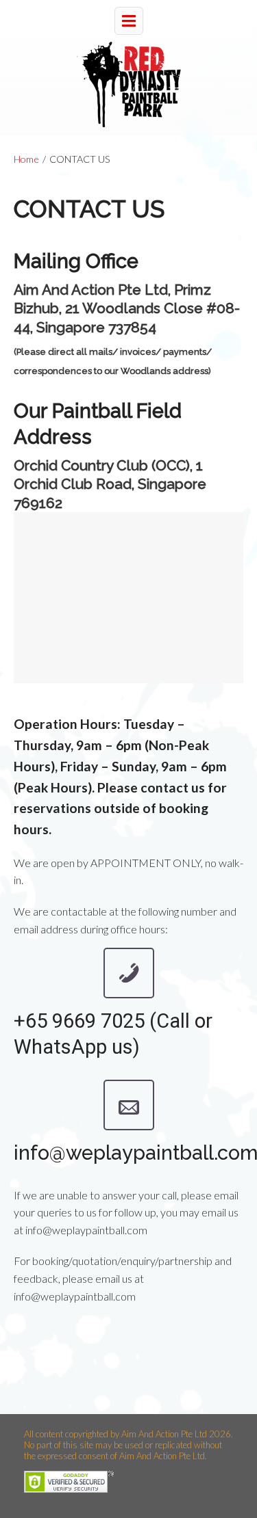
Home (26, 159)
